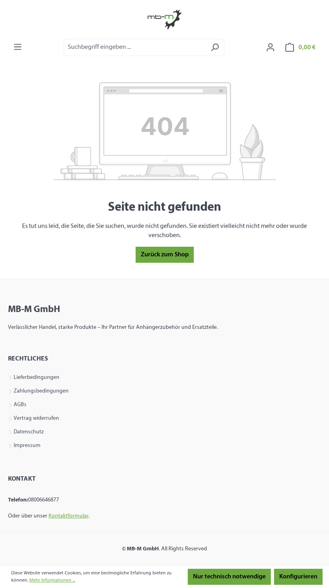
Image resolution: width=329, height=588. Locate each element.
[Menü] (17, 47)
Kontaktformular (68, 516)
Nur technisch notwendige (229, 577)
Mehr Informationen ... (52, 580)
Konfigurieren (298, 577)
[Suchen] (214, 47)
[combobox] (135, 47)
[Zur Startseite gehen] (164, 19)
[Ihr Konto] (270, 47)
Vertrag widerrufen (36, 418)
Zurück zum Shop (165, 255)
